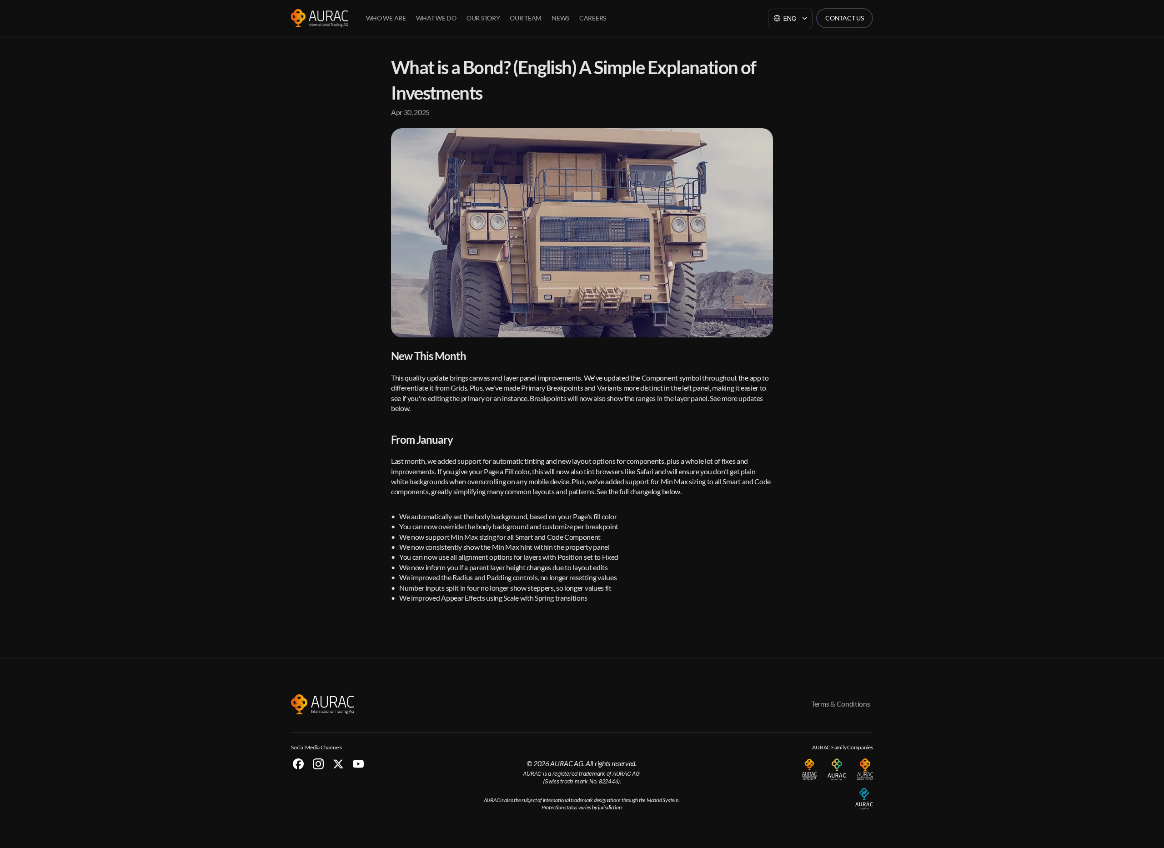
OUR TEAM (526, 18)
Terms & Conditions (840, 703)
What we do (436, 18)
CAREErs (592, 18)
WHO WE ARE (386, 18)
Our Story (483, 18)
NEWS (560, 18)
